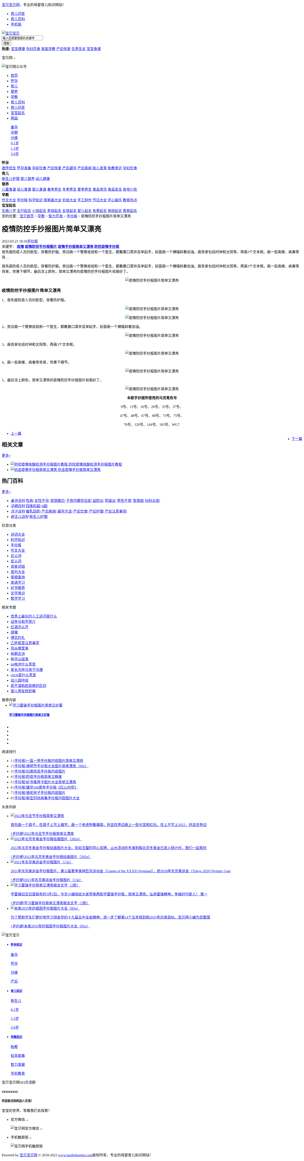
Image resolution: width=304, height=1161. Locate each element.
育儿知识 (16, 991)
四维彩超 (33, 506)
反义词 (16, 561)
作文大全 (9, 200)
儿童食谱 (9, 189)
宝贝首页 (27, 216)
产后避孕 (69, 168)
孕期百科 (18, 506)
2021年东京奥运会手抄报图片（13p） (53, 880)
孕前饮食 (39, 168)
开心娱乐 (115, 200)
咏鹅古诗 (18, 654)
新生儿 (16, 1001)
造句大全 (18, 572)
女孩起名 (69, 211)
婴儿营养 (27, 179)
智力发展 (18, 1064)
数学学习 (18, 598)
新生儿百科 (19, 517)
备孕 (14, 127)
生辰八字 (9, 211)
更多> (6, 455)
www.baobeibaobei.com (75, 1155)
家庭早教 (48, 49)
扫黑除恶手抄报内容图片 (45, 771)
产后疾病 (84, 168)
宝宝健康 (18, 49)
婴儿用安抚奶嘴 (23, 691)
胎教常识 (115, 168)
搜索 (6, 43)
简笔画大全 (52, 200)
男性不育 (124, 501)
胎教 (14, 1047)
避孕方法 (64, 511)
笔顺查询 (18, 577)
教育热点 (130, 200)
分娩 (14, 138)
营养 (14, 91)
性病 (29, 501)
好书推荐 (18, 588)
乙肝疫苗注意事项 (25, 643)
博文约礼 (18, 638)
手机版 (16, 24)
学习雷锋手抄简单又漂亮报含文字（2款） (57, 903)
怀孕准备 (24, 168)
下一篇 (297, 439)
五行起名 (24, 211)
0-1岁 (15, 143)
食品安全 (115, 189)
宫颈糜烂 (57, 501)
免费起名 (100, 211)
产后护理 (96, 511)
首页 (14, 75)
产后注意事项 (115, 511)
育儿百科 (18, 19)
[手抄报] (19, 761)
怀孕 (14, 81)
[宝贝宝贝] (11, 33)
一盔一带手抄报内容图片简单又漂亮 (54, 761)
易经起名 (115, 211)
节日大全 (100, 200)
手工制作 (84, 200)
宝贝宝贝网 (11, 5)
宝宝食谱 (94, 49)
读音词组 (18, 566)
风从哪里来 (19, 648)
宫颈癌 (138, 501)
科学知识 (35, 200)
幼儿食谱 (24, 189)
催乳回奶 (33, 511)
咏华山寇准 (19, 659)
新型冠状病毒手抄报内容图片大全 (53, 798)
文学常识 (18, 593)
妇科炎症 (152, 501)
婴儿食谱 (39, 189)
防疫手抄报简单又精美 (44, 777)
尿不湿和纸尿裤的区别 (28, 686)
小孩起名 (39, 211)
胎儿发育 (100, 168)
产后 (14, 981)
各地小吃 (130, 189)
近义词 (16, 556)
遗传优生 (9, 168)
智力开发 (56, 216)
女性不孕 (41, 501)
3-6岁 (15, 154)
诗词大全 (18, 534)
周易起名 (130, 211)
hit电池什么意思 (23, 664)
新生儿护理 (11, 179)
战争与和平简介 (23, 622)
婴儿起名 (84, 211)
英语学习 (18, 582)
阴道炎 (110, 501)
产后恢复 (63, 49)
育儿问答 (18, 14)
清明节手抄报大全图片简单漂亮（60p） (57, 766)
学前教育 (18, 1073)
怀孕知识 (16, 944)
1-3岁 (15, 148)
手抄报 (22, 200)
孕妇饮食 (33, 49)
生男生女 (78, 49)
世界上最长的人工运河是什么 (34, 616)
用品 (14, 118)
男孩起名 (54, 211)
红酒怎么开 (19, 627)
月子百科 (18, 511)
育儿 (14, 86)
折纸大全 (69, 200)
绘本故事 (18, 1056)
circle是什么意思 (23, 675)
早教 (41, 216)
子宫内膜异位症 (78, 501)
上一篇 (16, 433)
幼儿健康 (43, 179)
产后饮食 (80, 511)
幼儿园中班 (19, 680)
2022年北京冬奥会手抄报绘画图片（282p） (58, 857)
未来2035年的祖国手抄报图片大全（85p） (57, 926)
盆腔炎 (98, 501)
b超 (44, 506)
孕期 (14, 132)
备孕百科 (18, 501)
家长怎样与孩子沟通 (27, 670)
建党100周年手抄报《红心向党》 (52, 787)
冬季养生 (69, 189)
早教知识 (16, 1037)
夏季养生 (84, 189)
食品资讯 (100, 189)
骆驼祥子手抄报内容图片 (45, 793)
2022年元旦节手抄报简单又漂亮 (49, 834)
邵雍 (14, 632)
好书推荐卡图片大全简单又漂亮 (51, 782)
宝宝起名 (18, 113)
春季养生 (54, 189)
